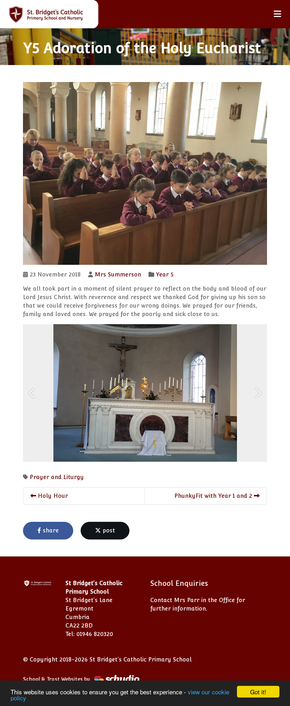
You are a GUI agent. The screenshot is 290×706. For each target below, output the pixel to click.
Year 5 (165, 274)
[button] (32, 392)
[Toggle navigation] (277, 14)
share (50, 530)
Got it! (258, 691)
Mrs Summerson (118, 274)
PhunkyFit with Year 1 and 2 (214, 495)
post (108, 530)
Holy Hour (52, 495)
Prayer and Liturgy (57, 477)
